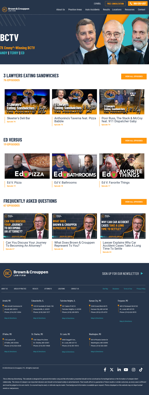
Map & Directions (10, 318)
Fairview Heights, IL (67, 300)
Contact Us (75, 288)
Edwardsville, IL (37, 300)
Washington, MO (95, 334)
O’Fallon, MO (7, 334)
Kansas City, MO (95, 300)
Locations (116, 9)
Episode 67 (10, 249)
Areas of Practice (20, 288)
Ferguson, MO (123, 300)
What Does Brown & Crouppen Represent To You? (74, 244)
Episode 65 (107, 252)
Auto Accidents (92, 9)
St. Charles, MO (37, 334)
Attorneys (48, 288)
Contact (141, 9)
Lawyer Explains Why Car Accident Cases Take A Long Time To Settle (122, 245)
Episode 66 (58, 249)
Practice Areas (75, 9)
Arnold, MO (7, 300)
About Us (60, 9)
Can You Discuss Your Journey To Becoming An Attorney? (26, 244)
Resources (129, 9)
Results (106, 9)
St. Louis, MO (65, 334)
